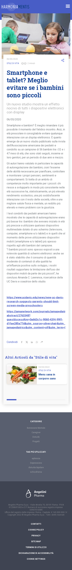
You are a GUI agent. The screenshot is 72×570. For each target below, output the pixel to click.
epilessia (36, 458)
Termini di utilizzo (36, 547)
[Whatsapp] (37, 342)
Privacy (36, 535)
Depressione (36, 463)
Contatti (36, 524)
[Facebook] (21, 342)
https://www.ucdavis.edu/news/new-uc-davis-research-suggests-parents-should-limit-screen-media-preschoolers (35, 301)
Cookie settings (36, 559)
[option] (37, 378)
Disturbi (36, 437)
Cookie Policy (36, 530)
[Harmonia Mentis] (15, 7)
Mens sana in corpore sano (47, 376)
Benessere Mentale (36, 428)
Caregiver (36, 432)
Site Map (36, 541)
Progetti (36, 441)
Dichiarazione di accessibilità (36, 553)
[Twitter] (26, 342)
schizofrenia (36, 472)
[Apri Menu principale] (67, 6)
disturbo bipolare (36, 467)
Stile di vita (13, 63)
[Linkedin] (31, 342)
